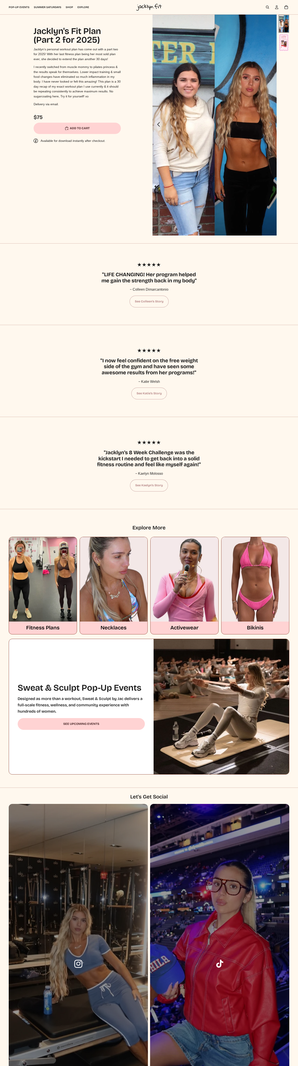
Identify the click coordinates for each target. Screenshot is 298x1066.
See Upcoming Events (81, 724)
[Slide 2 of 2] (284, 42)
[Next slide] (272, 125)
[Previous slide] (157, 125)
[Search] (267, 7)
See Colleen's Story (149, 301)
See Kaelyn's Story (149, 485)
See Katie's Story (149, 393)
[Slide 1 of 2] (284, 23)
